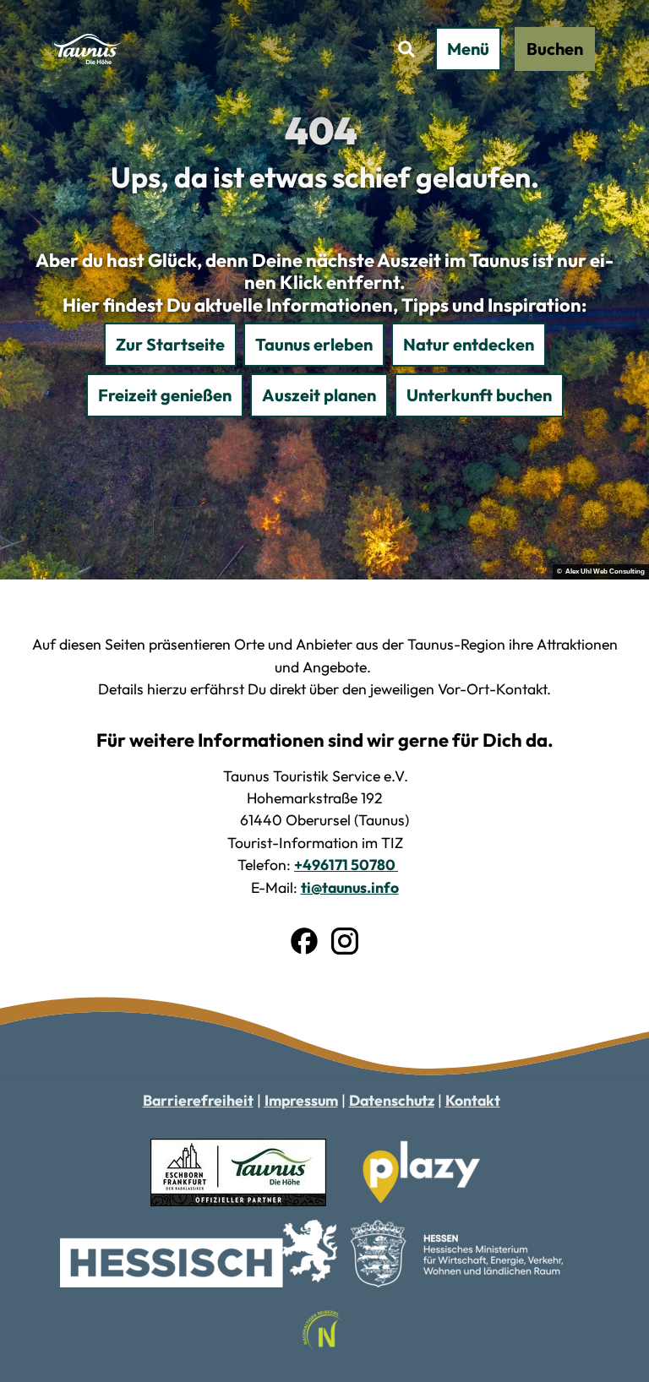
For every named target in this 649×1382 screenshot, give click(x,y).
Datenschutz (391, 1100)
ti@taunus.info (350, 887)
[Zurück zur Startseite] (88, 49)
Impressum (301, 1100)
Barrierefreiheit (198, 1100)
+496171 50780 (346, 864)
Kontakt (472, 1100)
